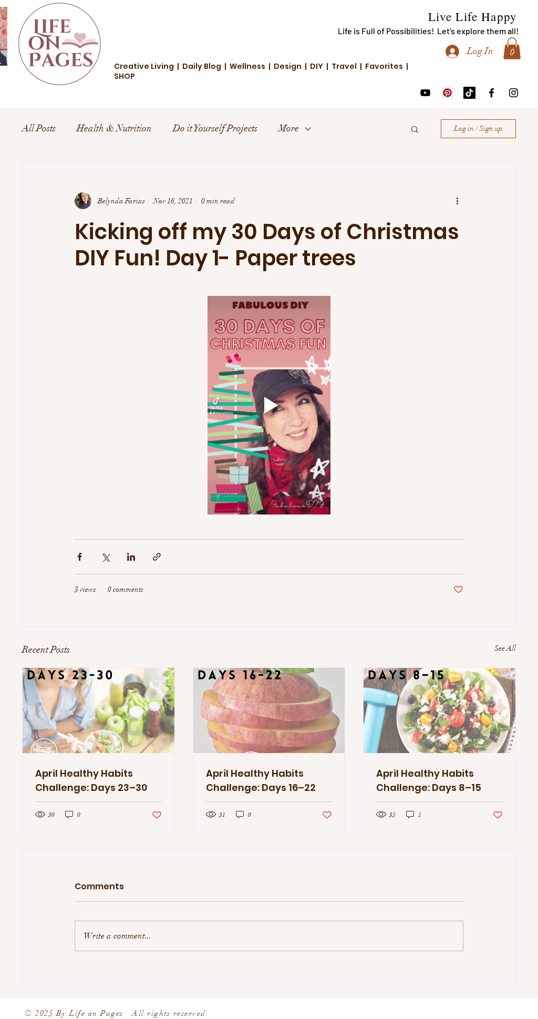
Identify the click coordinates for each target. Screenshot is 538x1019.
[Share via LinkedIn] (131, 557)
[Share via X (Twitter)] (105, 557)
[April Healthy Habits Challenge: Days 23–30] (98, 710)
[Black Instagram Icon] (514, 93)
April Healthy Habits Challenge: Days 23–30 (91, 780)
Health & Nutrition (114, 128)
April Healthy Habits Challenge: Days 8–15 (428, 780)
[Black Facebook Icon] (491, 93)
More (288, 128)
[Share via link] (157, 557)
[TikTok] (469, 93)
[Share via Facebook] (80, 557)
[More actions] (457, 200)
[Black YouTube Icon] (425, 93)
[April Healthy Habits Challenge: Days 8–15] (439, 710)
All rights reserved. (166, 1013)
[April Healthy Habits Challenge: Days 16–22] (269, 710)
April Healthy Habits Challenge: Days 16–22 (261, 780)
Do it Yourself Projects (215, 128)
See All (505, 648)
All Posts (39, 128)
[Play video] (269, 405)
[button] (512, 48)
